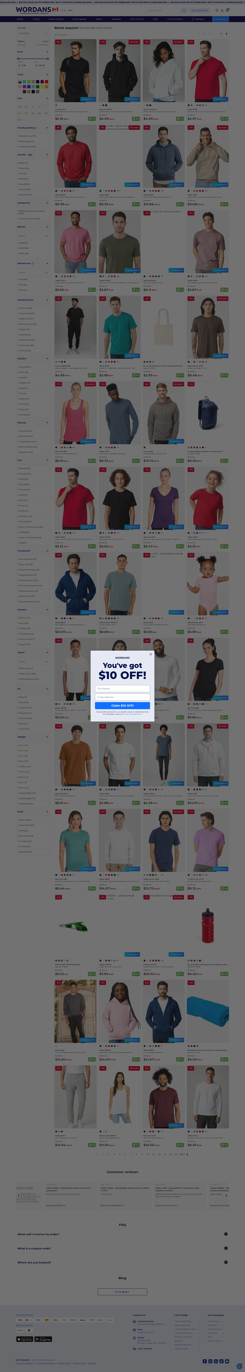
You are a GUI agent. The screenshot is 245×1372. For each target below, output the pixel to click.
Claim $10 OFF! (122, 705)
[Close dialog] (150, 654)
